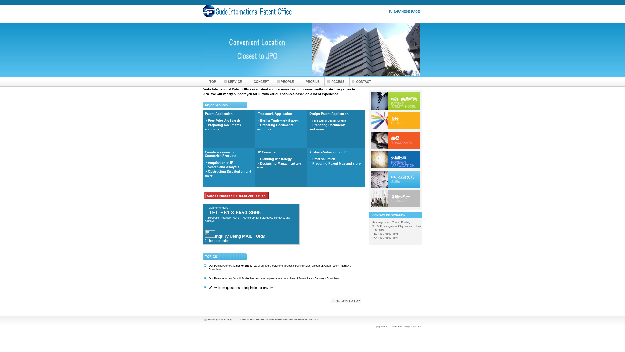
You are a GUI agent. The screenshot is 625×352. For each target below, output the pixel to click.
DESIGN (395, 120)
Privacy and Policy (220, 319)
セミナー (395, 198)
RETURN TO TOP (346, 300)
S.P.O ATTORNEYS (251, 14)
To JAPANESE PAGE (404, 11)
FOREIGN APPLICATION (395, 159)
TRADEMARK (395, 140)
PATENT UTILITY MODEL (395, 101)
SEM (395, 179)
